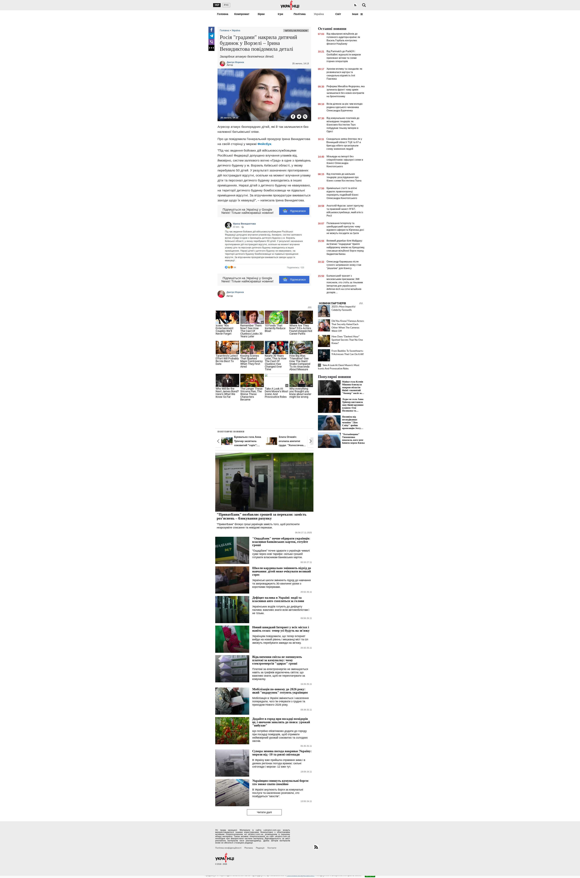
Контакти (271, 848)
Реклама (248, 848)
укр (217, 5)
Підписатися (298, 211)
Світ (338, 14)
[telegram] (211, 36)
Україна (319, 14)
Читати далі (264, 812)
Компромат (241, 14)
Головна (222, 14)
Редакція (260, 848)
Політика (300, 14)
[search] (364, 5)
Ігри (280, 14)
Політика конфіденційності (228, 848)
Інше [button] (355, 14)
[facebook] (211, 30)
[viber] (211, 42)
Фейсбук (264, 144)
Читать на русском (296, 30)
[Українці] (290, 5)
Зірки (261, 14)
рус (226, 5)
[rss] (355, 5)
